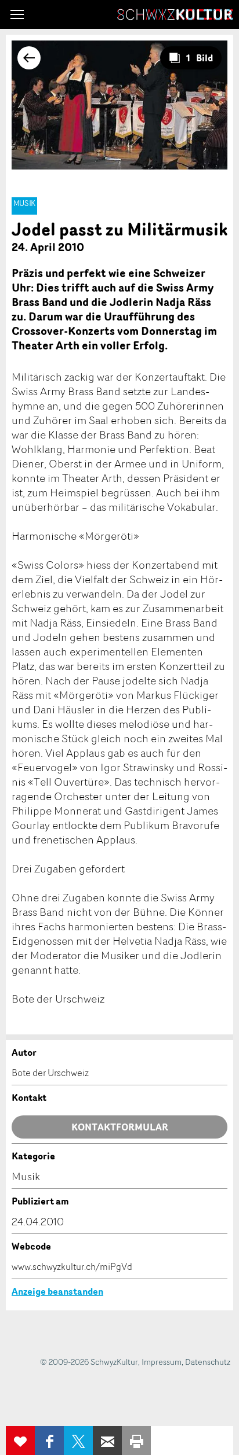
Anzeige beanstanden (57, 1291)
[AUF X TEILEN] (78, 1440)
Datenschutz (207, 1361)
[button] (17, 14)
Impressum (162, 1361)
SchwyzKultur (175, 14)
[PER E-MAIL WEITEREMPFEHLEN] (107, 1440)
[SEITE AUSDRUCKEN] (136, 1440)
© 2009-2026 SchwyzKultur (89, 1361)
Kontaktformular (119, 1127)
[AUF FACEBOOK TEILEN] (49, 1440)
